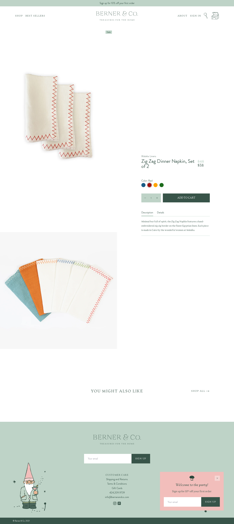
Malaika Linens (148, 156)
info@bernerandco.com (117, 497)
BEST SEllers (35, 16)
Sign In (195, 16)
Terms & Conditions (117, 484)
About (182, 16)
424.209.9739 (117, 492)
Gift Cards (117, 488)
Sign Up (140, 459)
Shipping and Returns (117, 479)
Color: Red (146, 180)
